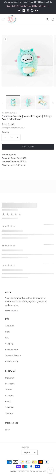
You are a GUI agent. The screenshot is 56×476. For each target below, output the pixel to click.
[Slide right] (53, 103)
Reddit (8, 401)
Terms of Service (13, 355)
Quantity (5, 132)
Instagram (9, 378)
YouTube (9, 413)
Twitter (8, 389)
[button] (3, 19)
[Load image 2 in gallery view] (28, 102)
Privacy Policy (11, 361)
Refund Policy (11, 349)
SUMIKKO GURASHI (9, 113)
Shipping (5, 127)
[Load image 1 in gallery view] (13, 102)
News (7, 332)
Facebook (9, 384)
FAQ (7, 338)
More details (11, 310)
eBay (7, 430)
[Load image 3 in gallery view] (42, 102)
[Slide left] (3, 103)
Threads (9, 407)
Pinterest (9, 395)
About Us (9, 326)
